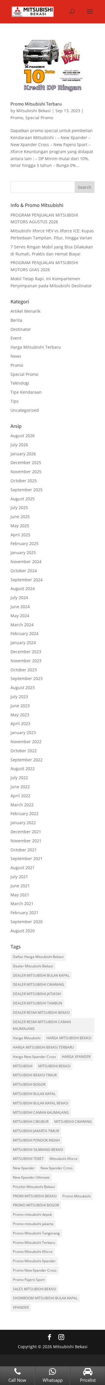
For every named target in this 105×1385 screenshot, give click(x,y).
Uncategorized (24, 410)
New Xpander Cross (57, 1168)
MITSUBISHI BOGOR (29, 1084)
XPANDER (21, 1307)
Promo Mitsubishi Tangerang (36, 1233)
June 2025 (20, 516)
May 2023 (19, 714)
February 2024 (24, 633)
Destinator (20, 329)
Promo (16, 117)
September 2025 (26, 489)
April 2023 (20, 723)
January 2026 (23, 454)
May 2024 (19, 615)
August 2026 (22, 435)
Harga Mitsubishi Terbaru (35, 347)
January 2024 (23, 642)
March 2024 (22, 624)
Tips (14, 401)
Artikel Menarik (25, 311)
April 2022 (20, 795)
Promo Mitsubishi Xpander (34, 1260)
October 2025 (23, 480)
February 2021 (24, 912)
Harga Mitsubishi (27, 1037)
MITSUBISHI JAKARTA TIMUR (36, 1130)
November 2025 (25, 471)
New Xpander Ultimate (31, 1177)
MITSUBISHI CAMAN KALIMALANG (41, 1112)
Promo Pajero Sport (29, 1279)
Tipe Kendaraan (26, 392)
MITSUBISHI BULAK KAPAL (34, 1093)
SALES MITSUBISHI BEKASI (34, 1289)
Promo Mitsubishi (76, 1196)
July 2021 (19, 876)
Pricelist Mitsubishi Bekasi (34, 1186)
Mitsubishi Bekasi (33, 110)
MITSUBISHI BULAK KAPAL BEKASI (40, 1103)
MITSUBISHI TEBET (28, 1158)
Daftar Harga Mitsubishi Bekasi (38, 956)
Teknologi (19, 383)
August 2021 (22, 867)
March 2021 (22, 903)
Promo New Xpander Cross (35, 1270)
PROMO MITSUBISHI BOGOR (36, 1205)
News (15, 356)
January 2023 (23, 732)
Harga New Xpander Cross (34, 1056)
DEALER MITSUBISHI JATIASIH (37, 993)
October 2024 (23, 570)
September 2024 (26, 579)
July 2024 (19, 597)
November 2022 (25, 741)
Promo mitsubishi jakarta (33, 1223)
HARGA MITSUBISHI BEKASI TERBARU (43, 1047)
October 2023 (23, 669)
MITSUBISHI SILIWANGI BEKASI (38, 1149)
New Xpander (24, 1168)
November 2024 (25, 561)
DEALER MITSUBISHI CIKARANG (38, 984)
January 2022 (23, 822)
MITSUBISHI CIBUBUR (30, 1121)
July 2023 (19, 696)
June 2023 (20, 705)
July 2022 (19, 777)
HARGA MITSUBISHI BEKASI (68, 1037)
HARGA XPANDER (76, 1056)
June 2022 (20, 786)
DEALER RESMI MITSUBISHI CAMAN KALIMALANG (42, 1025)
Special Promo (39, 117)
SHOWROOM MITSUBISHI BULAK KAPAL (45, 1298)
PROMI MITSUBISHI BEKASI (35, 1196)
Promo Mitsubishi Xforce (32, 1251)
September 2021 (26, 858)
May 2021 (19, 895)
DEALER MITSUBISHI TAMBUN (37, 1003)
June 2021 (20, 885)
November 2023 (25, 660)
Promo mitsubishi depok (32, 1214)
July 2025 (19, 507)
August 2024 (22, 588)
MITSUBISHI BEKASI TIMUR (35, 1075)
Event (15, 338)
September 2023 (26, 678)
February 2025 (24, 543)
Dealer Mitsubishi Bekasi (33, 966)
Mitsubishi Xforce (64, 1158)
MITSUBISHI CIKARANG (73, 1121)
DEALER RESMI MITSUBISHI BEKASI (41, 1012)
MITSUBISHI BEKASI (54, 1066)
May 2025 (19, 525)
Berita (16, 320)
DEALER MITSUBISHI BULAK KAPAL (41, 975)
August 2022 (22, 768)
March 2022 (22, 805)
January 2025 (23, 552)
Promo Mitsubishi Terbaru (36, 104)
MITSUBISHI (22, 1066)
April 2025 (20, 534)
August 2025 (22, 499)
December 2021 (25, 831)
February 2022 (24, 813)
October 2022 (23, 750)
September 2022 (26, 759)
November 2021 (25, 840)
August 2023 (22, 687)
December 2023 (25, 651)
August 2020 (22, 930)
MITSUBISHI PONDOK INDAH (36, 1140)
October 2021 (23, 850)
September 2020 (26, 921)
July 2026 (19, 444)
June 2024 (20, 606)
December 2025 (25, 462)
